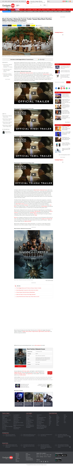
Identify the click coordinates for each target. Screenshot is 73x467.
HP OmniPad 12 (16, 416)
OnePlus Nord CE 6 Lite (17, 417)
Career (27, 453)
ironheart (15, 379)
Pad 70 (38, 416)
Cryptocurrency (16, 421)
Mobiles (12, 11)
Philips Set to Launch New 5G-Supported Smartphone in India (11, 435)
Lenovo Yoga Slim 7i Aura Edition (7, 426)
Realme (57, 425)
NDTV (3, 1)
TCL (64, 420)
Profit (9, 1)
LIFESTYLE (22, 1)
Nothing (57, 418)
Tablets (55, 11)
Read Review (20, 366)
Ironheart (26, 205)
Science (59, 11)
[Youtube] (61, 88)
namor (50, 378)
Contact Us (18, 458)
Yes (44, 5)
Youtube (41, 461)
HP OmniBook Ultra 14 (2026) (18, 422)
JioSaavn (30, 331)
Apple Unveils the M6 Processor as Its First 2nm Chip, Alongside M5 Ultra (29, 435)
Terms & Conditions (29, 458)
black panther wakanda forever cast (30, 378)
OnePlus (57, 421)
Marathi (48, 1)
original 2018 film (27, 221)
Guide (39, 9)
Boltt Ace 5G (28, 418)
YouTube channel (22, 375)
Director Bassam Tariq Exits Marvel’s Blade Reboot (25, 292)
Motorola (57, 417)
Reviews (29, 9)
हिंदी (11, 1)
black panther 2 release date (27, 379)
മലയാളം (41, 456)
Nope (36, 215)
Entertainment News (13, 17)
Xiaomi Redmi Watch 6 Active (41, 417)
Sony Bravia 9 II (39, 421)
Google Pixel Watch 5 (40, 418)
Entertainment (30, 11)
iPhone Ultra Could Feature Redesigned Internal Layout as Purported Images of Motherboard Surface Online (46, 447)
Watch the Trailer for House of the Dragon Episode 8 (25, 294)
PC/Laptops (45, 11)
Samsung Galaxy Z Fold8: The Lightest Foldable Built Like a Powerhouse (65, 67)
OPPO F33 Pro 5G (16, 420)
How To (21, 11)
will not (35, 213)
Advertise (17, 461)
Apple (50, 416)
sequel (20, 203)
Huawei (50, 421)
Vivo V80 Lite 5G (28, 421)
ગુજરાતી (37, 456)
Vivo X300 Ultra (4, 421)
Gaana (26, 331)
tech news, (24, 371)
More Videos (67, 122)
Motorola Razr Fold (5, 416)
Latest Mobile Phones (17, 427)
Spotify (24, 331)
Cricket (16, 1)
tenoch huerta (35, 379)
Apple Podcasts (41, 331)
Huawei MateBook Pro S (30, 425)
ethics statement (38, 345)
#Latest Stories (5, 443)
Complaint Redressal (29, 459)
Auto (21, 9)
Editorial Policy (28, 457)
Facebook (16, 373)
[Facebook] (56, 88)
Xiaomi (65, 422)
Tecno (65, 421)
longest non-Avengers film (47, 218)
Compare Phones (16, 428)
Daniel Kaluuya (33, 212)
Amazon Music (47, 331)
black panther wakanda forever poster (42, 378)
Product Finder (45, 9)
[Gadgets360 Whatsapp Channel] (67, 88)
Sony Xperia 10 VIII (29, 416)
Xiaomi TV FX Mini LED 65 (41, 420)
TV (41, 11)
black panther (22, 377)
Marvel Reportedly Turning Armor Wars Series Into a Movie (27, 290)
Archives (17, 457)
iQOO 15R (4, 427)
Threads (23, 373)
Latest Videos (57, 92)
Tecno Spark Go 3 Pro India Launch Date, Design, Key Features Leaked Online (28, 446)
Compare (53, 9)
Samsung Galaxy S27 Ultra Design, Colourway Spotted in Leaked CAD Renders (63, 446)
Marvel (15, 217)
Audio (39, 11)
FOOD (19, 1)
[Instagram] (64, 88)
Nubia (57, 420)
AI (13, 9)
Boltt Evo (27, 417)
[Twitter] (59, 88)
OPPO (57, 422)
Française (49, 456)
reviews (28, 371)
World (6, 1)
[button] (52, 399)
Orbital (39, 330)
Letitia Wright (44, 206)
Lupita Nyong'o (37, 211)
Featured (57, 64)
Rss (47, 461)
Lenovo (57, 416)
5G (67, 11)
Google (50, 417)
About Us (17, 453)
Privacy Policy (28, 454)
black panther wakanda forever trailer (41, 377)
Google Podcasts (35, 331)
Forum (37, 372)
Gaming (25, 11)
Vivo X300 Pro (4, 425)
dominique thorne (45, 379)
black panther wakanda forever (30, 377)
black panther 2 (20, 379)
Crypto (35, 11)
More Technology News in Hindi (64, 154)
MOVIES (13, 1)
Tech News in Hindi (58, 125)
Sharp (65, 417)
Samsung (65, 416)
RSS (16, 459)
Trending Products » (59, 32)
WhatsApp (20, 373)
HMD (50, 418)
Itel (49, 425)
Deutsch (45, 456)
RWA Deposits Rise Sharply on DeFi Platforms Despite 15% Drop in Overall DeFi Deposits (12, 446)
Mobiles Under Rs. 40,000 (6, 420)
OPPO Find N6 (4, 418)
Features (35, 9)
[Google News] (69, 88)
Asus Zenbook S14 (5, 422)
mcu (49, 379)
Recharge (59, 9)
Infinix (50, 422)
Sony (65, 418)
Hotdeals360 (50, 11)
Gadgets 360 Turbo (17, 372)
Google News (29, 373)
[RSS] (70, 1)
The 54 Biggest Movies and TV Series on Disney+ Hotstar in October (28, 288)
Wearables (64, 11)
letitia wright (40, 379)
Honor (50, 420)
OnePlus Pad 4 (16, 418)
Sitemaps (17, 454)
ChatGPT (3, 417)
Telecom (17, 11)
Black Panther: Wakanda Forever (26, 72)
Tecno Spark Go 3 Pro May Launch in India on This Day (46, 435)
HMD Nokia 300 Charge (30, 420)
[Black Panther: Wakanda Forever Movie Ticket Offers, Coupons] (20, 357)
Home (4, 9)
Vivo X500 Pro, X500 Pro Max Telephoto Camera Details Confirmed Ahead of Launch (63, 435)
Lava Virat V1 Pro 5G (29, 422)
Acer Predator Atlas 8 (40, 422)
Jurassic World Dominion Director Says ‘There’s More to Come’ (27, 296)
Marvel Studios (46, 74)
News (25, 9)
